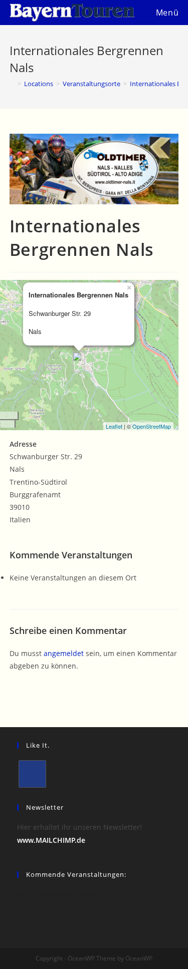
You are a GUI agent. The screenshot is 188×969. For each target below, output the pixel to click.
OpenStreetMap (151, 426)
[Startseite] (12, 83)
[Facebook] (32, 774)
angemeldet (64, 653)
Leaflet (114, 426)
